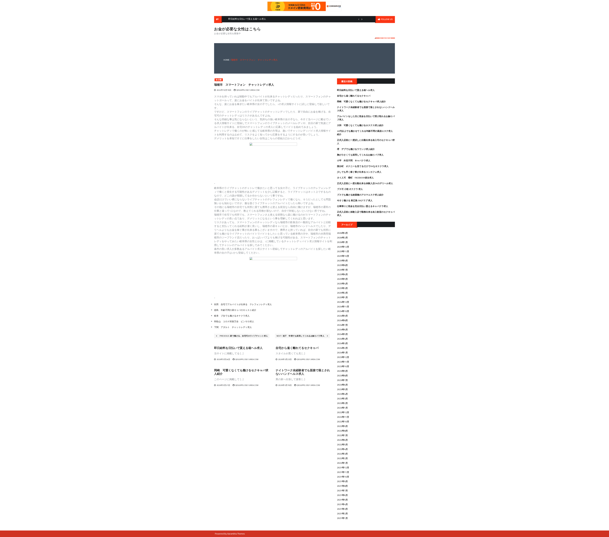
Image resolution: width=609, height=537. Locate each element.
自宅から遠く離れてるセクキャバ (297, 347)
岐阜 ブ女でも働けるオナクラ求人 (232, 316)
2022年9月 (342, 426)
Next (361, 19)
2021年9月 (342, 481)
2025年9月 (342, 260)
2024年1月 (342, 352)
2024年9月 (342, 316)
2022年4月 (342, 449)
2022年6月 (342, 440)
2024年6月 (342, 329)
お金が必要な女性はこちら (237, 29)
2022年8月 (342, 431)
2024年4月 (342, 339)
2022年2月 (342, 458)
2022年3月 (342, 454)
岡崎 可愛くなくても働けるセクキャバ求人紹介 (241, 372)
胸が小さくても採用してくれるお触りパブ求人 (360, 155)
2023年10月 (343, 366)
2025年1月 (342, 297)
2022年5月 (342, 444)
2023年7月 (342, 380)
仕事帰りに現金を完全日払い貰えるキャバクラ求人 (362, 206)
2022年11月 (343, 417)
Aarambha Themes (236, 534)
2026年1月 (342, 242)
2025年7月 (342, 270)
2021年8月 (342, 486)
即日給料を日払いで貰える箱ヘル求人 (238, 347)
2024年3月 (342, 343)
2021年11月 (343, 472)
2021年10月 (343, 477)
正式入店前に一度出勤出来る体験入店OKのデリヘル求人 (365, 183)
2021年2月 (342, 513)
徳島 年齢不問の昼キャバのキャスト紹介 (235, 310)
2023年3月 (342, 398)
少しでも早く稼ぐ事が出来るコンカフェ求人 (359, 172)
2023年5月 (342, 389)
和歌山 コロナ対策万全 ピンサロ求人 (234, 321)
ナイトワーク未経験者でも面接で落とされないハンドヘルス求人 (303, 372)
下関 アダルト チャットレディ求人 (233, 327)
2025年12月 (343, 247)
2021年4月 (342, 504)
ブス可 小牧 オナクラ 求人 (350, 189)
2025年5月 (342, 279)
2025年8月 (342, 265)
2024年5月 (342, 334)
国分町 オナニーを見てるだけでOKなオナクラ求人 (363, 166)
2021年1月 (342, 518)
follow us (387, 19)
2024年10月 (343, 311)
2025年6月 (342, 274)
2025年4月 (342, 283)
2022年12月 (343, 412)
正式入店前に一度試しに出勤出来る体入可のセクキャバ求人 (366, 141)
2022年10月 (343, 421)
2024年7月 (342, 325)
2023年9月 (342, 371)
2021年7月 (342, 490)
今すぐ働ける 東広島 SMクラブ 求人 (355, 200)
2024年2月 (342, 348)
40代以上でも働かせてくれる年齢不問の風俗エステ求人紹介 (365, 132)
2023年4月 (342, 394)
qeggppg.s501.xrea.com (247, 90)
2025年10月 (343, 256)
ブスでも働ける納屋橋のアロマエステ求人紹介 (360, 195)
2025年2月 (342, 293)
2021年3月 (342, 509)
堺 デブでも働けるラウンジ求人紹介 (356, 149)
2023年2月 (342, 403)
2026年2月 (342, 237)
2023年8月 (342, 375)
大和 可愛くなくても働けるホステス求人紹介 (360, 125)
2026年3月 (342, 233)
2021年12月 (343, 467)
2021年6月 (342, 495)
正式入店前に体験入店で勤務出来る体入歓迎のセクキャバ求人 (366, 213)
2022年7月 (342, 435)
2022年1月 (342, 463)
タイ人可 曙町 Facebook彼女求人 (355, 178)
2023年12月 (343, 357)
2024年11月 (343, 306)
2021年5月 (342, 500)
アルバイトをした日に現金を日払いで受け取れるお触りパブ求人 (366, 118)
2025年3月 (342, 288)
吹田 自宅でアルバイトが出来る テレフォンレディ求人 (243, 304)
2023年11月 (343, 362)
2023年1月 (342, 408)
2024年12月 (343, 302)
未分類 (219, 79)
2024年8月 (342, 320)
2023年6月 (342, 385)
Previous (358, 19)
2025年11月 (343, 251)
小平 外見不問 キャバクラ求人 (353, 160)
